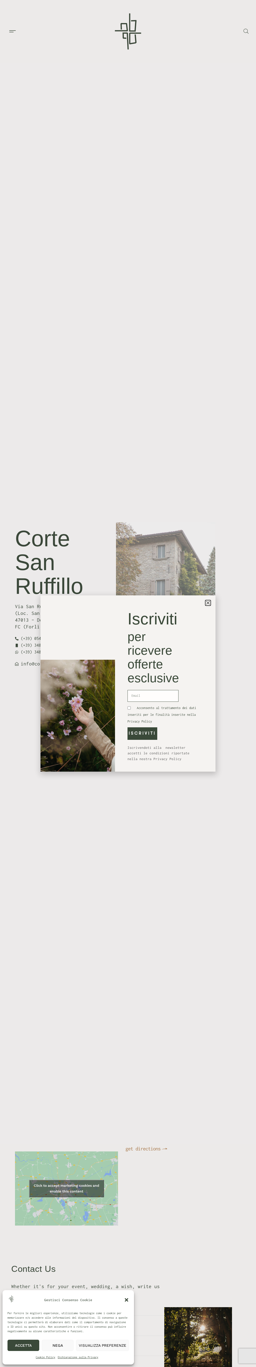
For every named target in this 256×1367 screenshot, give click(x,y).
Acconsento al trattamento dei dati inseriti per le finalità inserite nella (162, 714)
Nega (57, 1345)
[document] (128, 683)
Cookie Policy (45, 1357)
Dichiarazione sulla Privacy (78, 1357)
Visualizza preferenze (102, 1345)
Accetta (23, 1345)
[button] (126, 1299)
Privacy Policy (140, 721)
